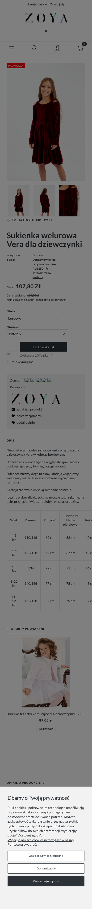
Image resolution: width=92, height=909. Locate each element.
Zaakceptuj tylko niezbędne (46, 855)
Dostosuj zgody (46, 868)
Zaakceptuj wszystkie (46, 881)
